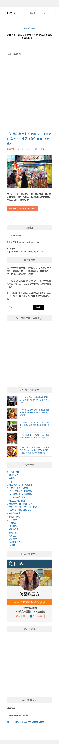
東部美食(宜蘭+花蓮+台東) (20, 510)
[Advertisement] (29, 99)
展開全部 (10, 472)
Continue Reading (26, 209)
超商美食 (13, 539)
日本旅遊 (13, 523)
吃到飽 (12, 478)
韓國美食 (13, 526)
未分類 (12, 545)
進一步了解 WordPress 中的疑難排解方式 (25, 722)
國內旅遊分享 (14, 513)
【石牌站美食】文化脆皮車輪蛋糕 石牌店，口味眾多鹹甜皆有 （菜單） (29, 138)
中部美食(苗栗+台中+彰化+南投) (23, 507)
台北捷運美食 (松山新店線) (20, 491)
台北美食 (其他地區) (17, 501)
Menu (12, 13)
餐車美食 (13, 536)
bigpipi (21, 149)
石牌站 (10, 149)
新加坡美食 (14, 529)
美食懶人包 (14, 475)
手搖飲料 (13, 481)
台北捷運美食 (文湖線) (18, 497)
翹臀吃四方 (29, 28)
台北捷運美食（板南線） (19, 488)
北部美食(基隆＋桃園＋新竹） (21, 504)
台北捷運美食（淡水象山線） (21, 485)
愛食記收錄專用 (15, 542)
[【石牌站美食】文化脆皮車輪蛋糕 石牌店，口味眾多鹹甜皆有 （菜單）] (29, 171)
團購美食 (13, 532)
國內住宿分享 (14, 516)
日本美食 (13, 520)
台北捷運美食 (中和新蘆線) (20, 494)
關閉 (18, 472)
